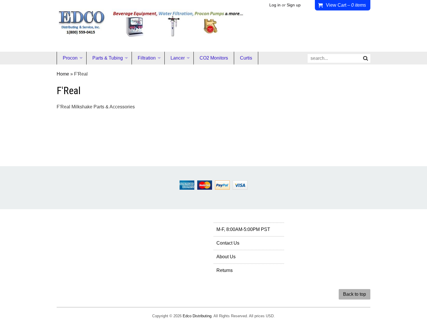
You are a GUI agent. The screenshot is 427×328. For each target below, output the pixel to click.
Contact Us (227, 243)
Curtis (246, 57)
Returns (224, 270)
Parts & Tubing (107, 57)
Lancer (178, 57)
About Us (226, 256)
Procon (70, 57)
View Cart (346, 5)
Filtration (147, 57)
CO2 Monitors (214, 57)
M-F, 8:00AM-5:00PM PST (243, 229)
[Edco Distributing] (151, 33)
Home (63, 73)
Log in (275, 5)
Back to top (354, 294)
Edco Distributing (197, 316)
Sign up (294, 5)
